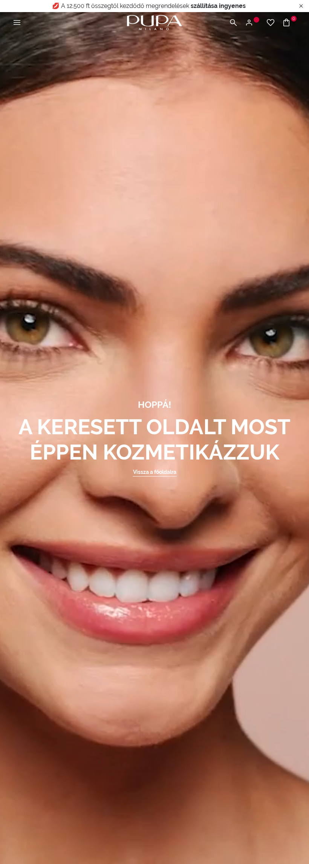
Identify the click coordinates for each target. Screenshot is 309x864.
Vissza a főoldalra (154, 472)
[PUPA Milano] (154, 22)
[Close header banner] (301, 6)
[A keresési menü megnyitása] (233, 22)
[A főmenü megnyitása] (17, 22)
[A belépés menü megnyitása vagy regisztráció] (252, 22)
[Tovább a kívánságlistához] (270, 22)
